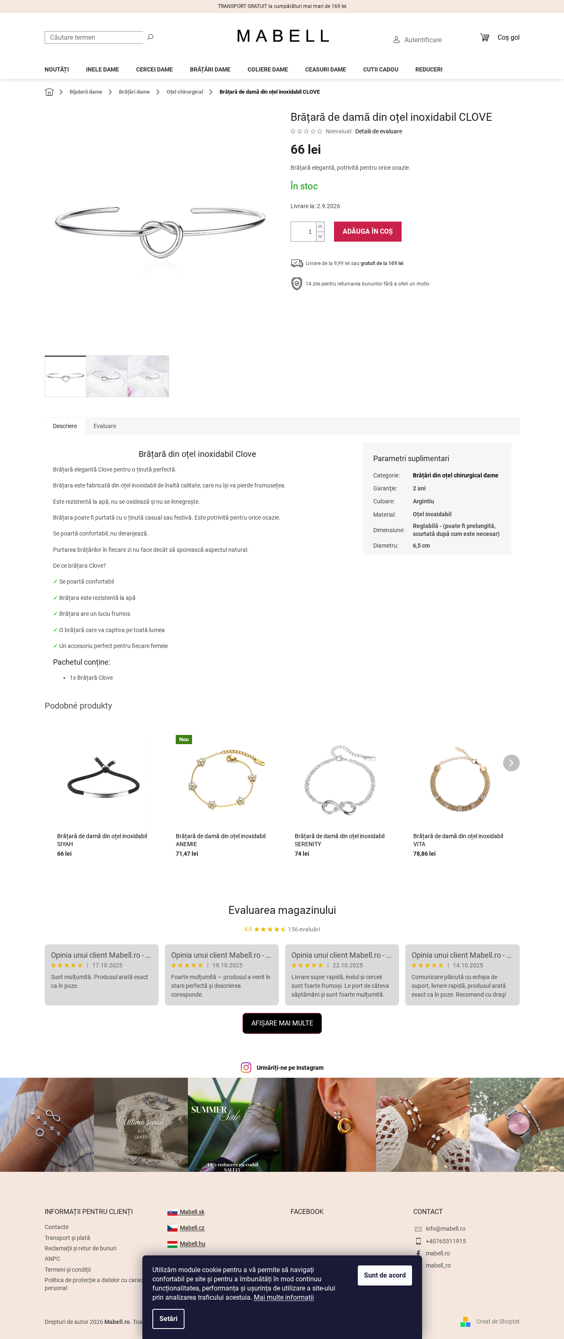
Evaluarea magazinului (282, 910)
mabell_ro (438, 1265)
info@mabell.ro (445, 1228)
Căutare (150, 36)
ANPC (52, 1258)
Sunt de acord (385, 1275)
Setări (168, 1319)
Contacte (56, 1227)
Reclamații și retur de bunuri (80, 1248)
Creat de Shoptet (498, 1321)
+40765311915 (446, 1241)
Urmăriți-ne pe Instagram (290, 1067)
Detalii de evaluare (378, 131)
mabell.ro (438, 1253)
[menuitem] (56, 67)
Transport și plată (67, 1237)
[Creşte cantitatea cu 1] (320, 227)
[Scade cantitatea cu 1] (320, 236)
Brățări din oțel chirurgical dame (455, 475)
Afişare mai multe (282, 1023)
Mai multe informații (284, 1297)
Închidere (352, 309)
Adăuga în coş (368, 231)
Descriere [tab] (65, 426)
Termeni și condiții (68, 1269)
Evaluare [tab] (105, 426)
